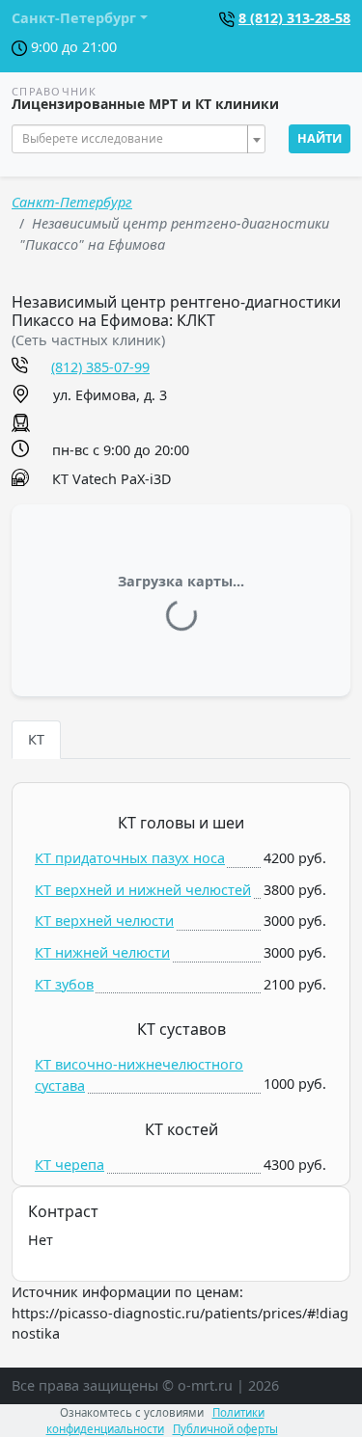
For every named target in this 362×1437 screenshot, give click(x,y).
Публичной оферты (225, 1429)
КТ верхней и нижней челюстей (143, 890)
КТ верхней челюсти (104, 920)
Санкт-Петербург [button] (74, 18)
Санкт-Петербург (72, 202)
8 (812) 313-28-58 (294, 18)
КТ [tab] (36, 739)
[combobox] (138, 138)
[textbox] (132, 139)
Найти (319, 138)
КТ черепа (69, 1164)
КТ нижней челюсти (102, 952)
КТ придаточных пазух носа (130, 858)
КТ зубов (64, 984)
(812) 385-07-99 (100, 367)
